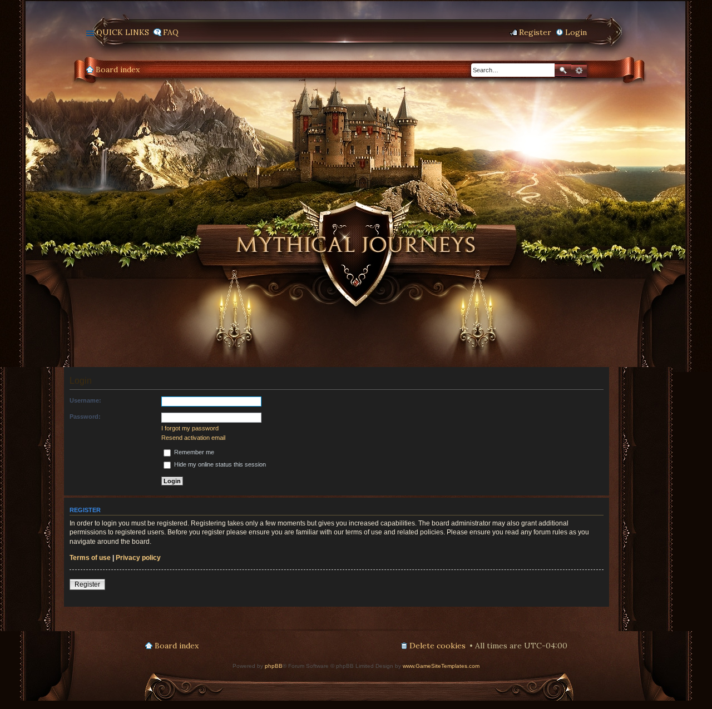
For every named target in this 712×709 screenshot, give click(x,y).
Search (563, 70)
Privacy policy (138, 558)
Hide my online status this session (219, 464)
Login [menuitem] (576, 32)
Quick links (122, 32)
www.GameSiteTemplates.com (441, 666)
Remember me (193, 452)
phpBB (274, 666)
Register (87, 584)
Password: (85, 416)
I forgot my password (190, 428)
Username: (85, 400)
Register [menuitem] (535, 32)
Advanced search (579, 70)
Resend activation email (193, 437)
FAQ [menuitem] (171, 32)
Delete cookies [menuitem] (437, 646)
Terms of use (90, 558)
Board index (118, 70)
